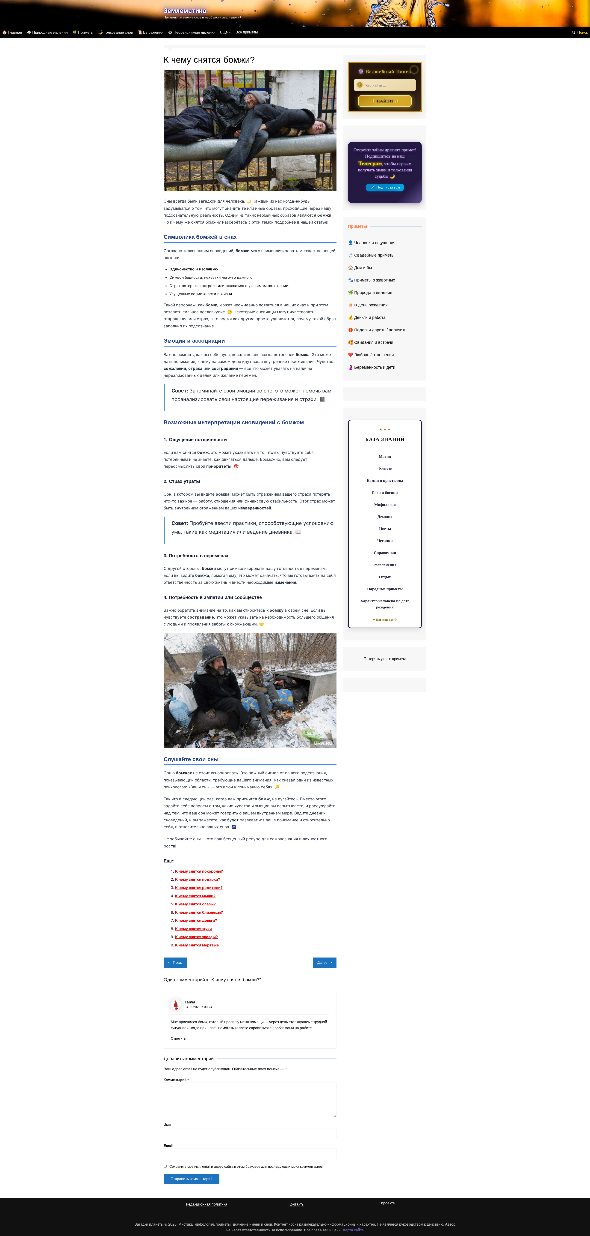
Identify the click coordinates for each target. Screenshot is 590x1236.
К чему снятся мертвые (197, 945)
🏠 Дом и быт (361, 267)
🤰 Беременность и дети (371, 367)
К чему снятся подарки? (197, 879)
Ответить (178, 1038)
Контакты (296, 1204)
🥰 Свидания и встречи (370, 342)
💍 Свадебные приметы (371, 255)
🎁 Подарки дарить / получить (377, 330)
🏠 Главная (12, 32)
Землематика (185, 11)
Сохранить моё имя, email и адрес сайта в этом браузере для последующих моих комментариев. (246, 1166)
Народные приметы (385, 589)
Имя (167, 1125)
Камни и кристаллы (385, 480)
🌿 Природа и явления (370, 292)
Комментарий (176, 1080)
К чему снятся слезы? (195, 904)
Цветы (385, 528)
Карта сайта (353, 1230)
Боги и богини (385, 492)
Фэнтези (385, 468)
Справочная (385, 552)
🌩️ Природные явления (47, 32)
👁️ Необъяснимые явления (191, 32)
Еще (224, 32)
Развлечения (384, 565)
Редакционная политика (206, 1204)
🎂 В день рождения (368, 305)
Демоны (385, 516)
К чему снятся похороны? (199, 871)
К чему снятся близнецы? (199, 912)
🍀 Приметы (83, 32)
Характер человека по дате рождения (384, 604)
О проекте (386, 1203)
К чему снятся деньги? (196, 920)
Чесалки (385, 540)
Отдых (385, 577)
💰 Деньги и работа (367, 317)
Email (168, 1146)
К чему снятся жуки (193, 928)
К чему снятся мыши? (195, 896)
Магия (385, 456)
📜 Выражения (150, 32)
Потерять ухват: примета (385, 659)
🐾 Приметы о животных (371, 280)
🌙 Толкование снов (115, 32)
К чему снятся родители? (199, 887)
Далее (322, 962)
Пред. (177, 962)
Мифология (385, 504)
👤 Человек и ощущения (371, 242)
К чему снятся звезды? (196, 936)
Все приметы (247, 32)
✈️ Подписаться (385, 187)
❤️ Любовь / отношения (371, 355)
